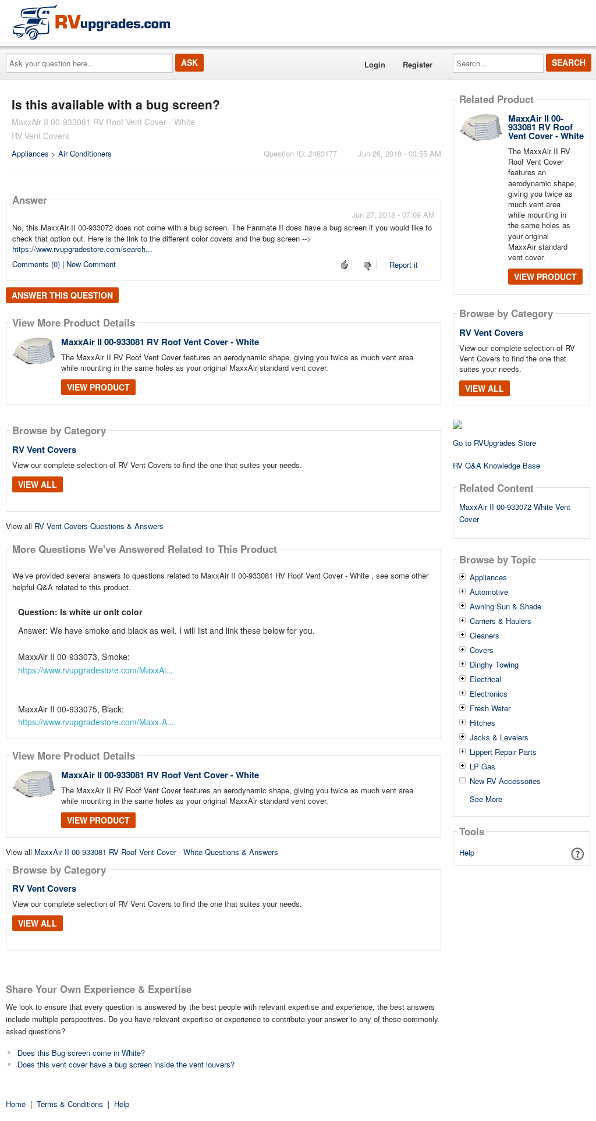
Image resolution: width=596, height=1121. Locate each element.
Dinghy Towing (494, 665)
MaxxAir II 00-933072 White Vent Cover (514, 512)
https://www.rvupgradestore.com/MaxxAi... (95, 670)
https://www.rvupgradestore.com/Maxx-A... (96, 722)
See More (486, 798)
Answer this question (62, 295)
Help (466, 852)
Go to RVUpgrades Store (494, 442)
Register (417, 64)
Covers (482, 650)
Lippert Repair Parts (503, 752)
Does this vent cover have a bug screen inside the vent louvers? (126, 1064)
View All (37, 484)
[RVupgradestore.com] (91, 21)
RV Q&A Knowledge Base (496, 465)
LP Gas (482, 766)
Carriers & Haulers (500, 621)
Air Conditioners (85, 153)
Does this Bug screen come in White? (81, 1052)
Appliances (30, 153)
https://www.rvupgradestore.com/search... (82, 248)
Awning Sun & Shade (505, 606)
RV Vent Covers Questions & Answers (99, 525)
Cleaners (484, 636)
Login (374, 64)
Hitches (482, 723)
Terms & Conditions (70, 1103)
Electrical (485, 679)
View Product (98, 387)
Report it (403, 264)
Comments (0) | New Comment (64, 263)
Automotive (489, 592)
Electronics (489, 694)
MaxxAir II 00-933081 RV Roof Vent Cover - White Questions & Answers (156, 851)
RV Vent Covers (44, 449)
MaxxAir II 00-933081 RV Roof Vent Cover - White (160, 341)
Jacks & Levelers (499, 737)
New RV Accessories (505, 781)
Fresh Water (490, 708)
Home (16, 1103)
